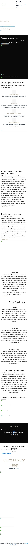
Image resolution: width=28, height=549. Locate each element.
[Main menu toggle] (25, 4)
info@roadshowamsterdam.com (7, 26)
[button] (14, 437)
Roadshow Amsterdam (19, 4)
